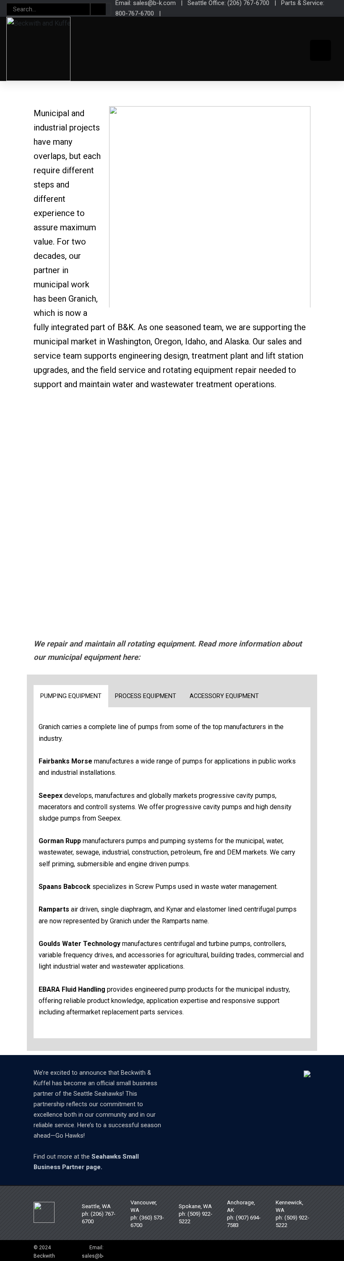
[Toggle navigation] (320, 50)
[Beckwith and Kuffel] (38, 49)
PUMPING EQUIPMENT (71, 696)
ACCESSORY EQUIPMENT (224, 696)
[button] (69, 440)
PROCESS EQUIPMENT (145, 696)
